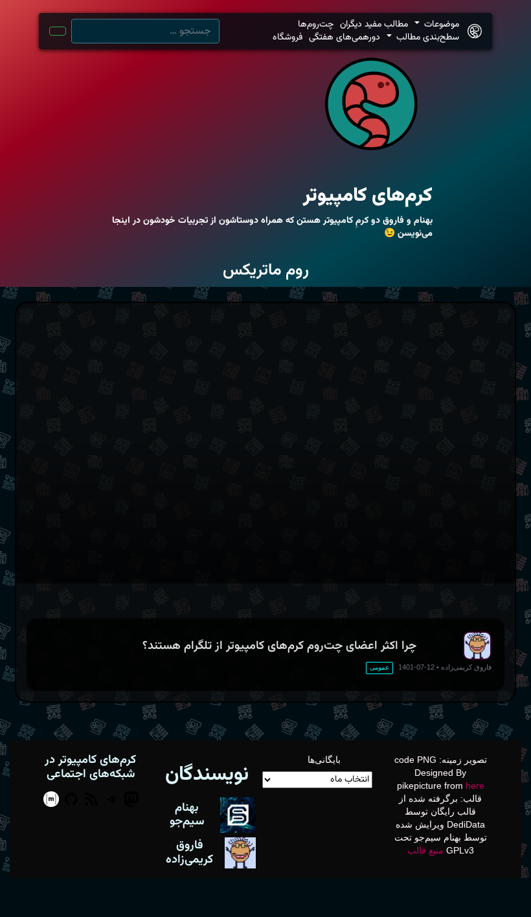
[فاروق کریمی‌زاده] (477, 645)
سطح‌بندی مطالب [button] (426, 37)
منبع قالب (425, 850)
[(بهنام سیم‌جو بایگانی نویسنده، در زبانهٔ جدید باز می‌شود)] (238, 814)
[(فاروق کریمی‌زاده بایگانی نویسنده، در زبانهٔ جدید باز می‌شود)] (240, 852)
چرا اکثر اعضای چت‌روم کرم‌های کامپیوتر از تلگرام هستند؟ (279, 646)
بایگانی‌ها (324, 759)
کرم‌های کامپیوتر (368, 196)
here (475, 785)
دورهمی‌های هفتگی (344, 37)
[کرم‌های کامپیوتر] (475, 31)
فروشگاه (287, 37)
